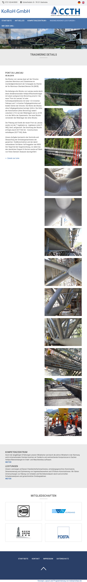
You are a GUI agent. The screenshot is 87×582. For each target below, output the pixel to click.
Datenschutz (63, 559)
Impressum (48, 559)
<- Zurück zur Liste (12, 158)
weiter (8, 462)
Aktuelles (19, 21)
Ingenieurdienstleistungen (62, 21)
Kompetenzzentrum (36, 21)
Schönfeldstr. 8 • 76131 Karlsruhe (35, 2)
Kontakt (36, 559)
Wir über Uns (7, 26)
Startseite (7, 21)
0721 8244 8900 (11, 2)
